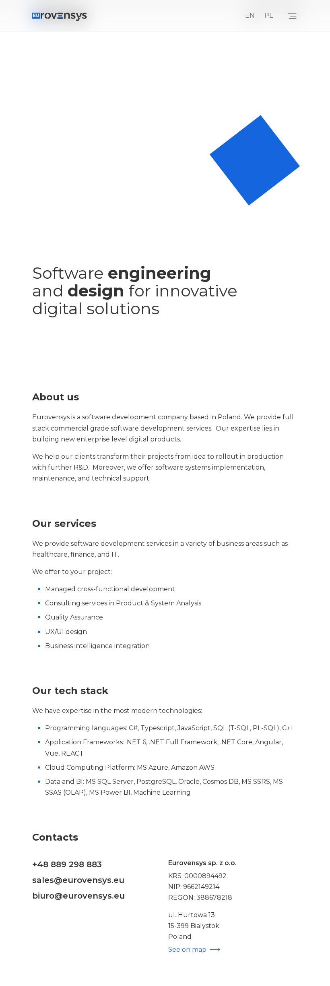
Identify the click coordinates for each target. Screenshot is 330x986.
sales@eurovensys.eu (78, 880)
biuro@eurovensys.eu (78, 896)
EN (250, 15)
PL (268, 15)
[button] (292, 15)
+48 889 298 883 (67, 864)
